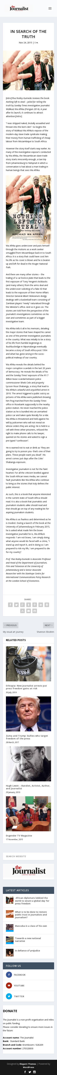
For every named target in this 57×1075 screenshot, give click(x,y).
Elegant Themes (28, 1064)
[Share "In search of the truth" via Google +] (22, 605)
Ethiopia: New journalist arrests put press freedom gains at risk (26, 687)
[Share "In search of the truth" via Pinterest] (35, 605)
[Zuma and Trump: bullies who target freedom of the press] (28, 713)
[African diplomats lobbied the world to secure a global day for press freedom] (10, 900)
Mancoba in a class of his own (31, 925)
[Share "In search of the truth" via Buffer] (47, 605)
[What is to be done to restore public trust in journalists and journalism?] (10, 914)
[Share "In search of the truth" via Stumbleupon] (22, 611)
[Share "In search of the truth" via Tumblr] (29, 605)
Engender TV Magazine (19, 835)
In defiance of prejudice (27, 950)
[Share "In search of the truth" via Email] (29, 611)
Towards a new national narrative (28, 939)
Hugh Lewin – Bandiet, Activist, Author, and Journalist (28, 787)
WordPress (28, 1067)
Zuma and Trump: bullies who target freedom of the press (27, 737)
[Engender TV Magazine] (28, 813)
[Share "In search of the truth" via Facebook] (10, 605)
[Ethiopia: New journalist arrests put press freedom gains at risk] (28, 663)
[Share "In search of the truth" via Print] (35, 611)
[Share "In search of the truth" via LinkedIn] (41, 605)
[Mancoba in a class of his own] (10, 928)
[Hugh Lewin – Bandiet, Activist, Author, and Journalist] (28, 763)
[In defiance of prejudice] (10, 952)
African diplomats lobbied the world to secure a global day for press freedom (32, 900)
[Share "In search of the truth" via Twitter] (16, 605)
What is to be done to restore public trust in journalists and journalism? (31, 914)
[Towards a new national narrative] (10, 940)
